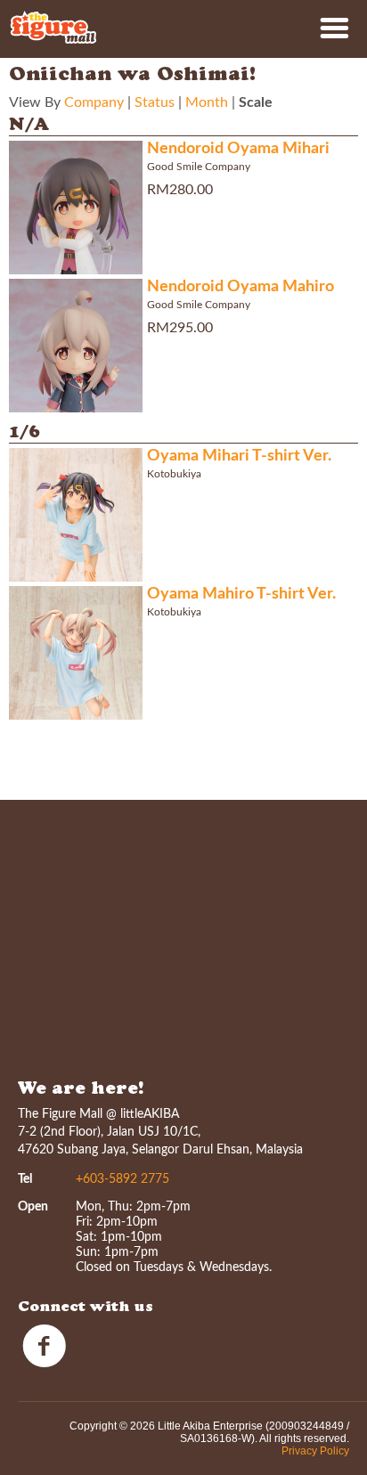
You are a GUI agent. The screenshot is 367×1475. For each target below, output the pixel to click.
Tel (25, 1179)
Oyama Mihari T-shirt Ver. (239, 456)
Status (155, 102)
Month (206, 102)
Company (94, 102)
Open (33, 1207)
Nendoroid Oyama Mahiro (240, 287)
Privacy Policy (315, 1451)
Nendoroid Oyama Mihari (238, 149)
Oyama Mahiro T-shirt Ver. (241, 594)
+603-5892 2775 (122, 1179)
